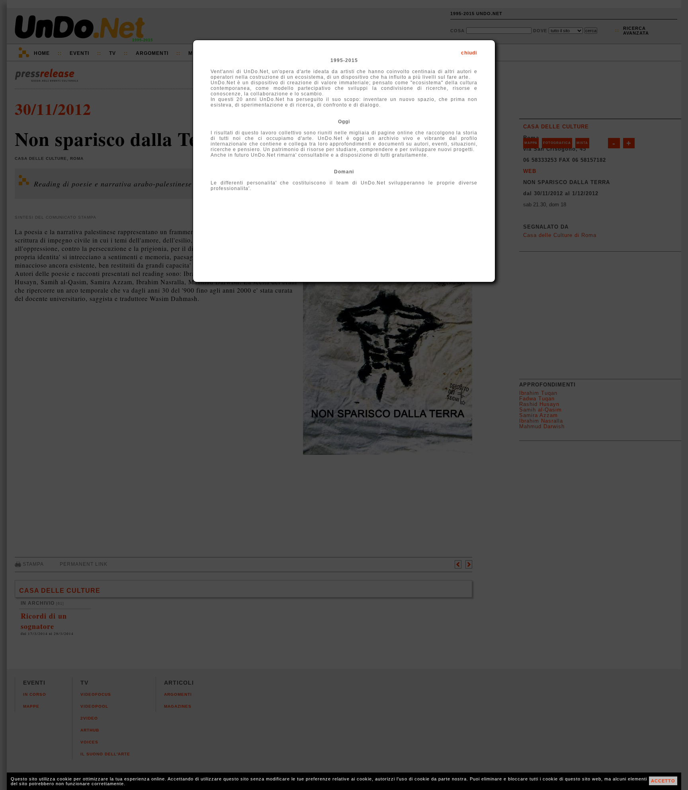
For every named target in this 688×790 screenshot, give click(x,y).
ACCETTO (663, 780)
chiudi (469, 53)
